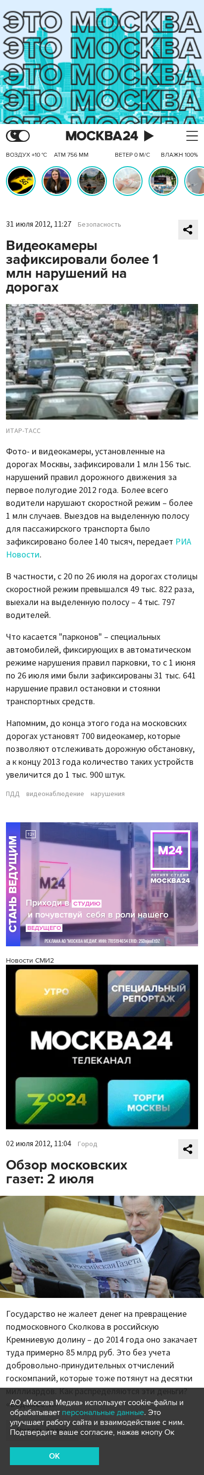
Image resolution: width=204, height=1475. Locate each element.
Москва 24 (102, 136)
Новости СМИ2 (30, 960)
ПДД (13, 794)
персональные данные (103, 1412)
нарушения (108, 794)
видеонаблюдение (55, 794)
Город (88, 1144)
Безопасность (99, 225)
